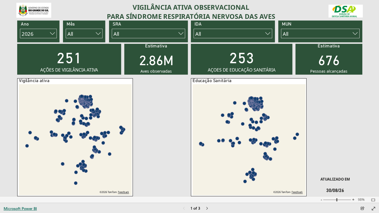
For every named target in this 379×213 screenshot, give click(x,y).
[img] (34, 10)
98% (361, 199)
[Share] (362, 208)
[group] (191, 12)
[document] (191, 12)
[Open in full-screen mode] (373, 209)
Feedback (123, 192)
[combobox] (38, 33)
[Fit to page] (372, 200)
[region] (189, 98)
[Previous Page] (184, 208)
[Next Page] (207, 208)
